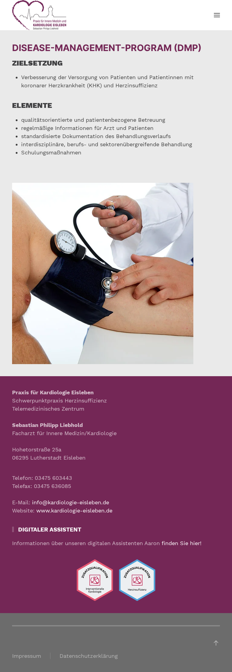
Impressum (26, 656)
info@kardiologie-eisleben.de (70, 502)
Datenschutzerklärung (89, 656)
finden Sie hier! (181, 543)
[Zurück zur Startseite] (39, 15)
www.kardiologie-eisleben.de (74, 510)
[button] (217, 15)
